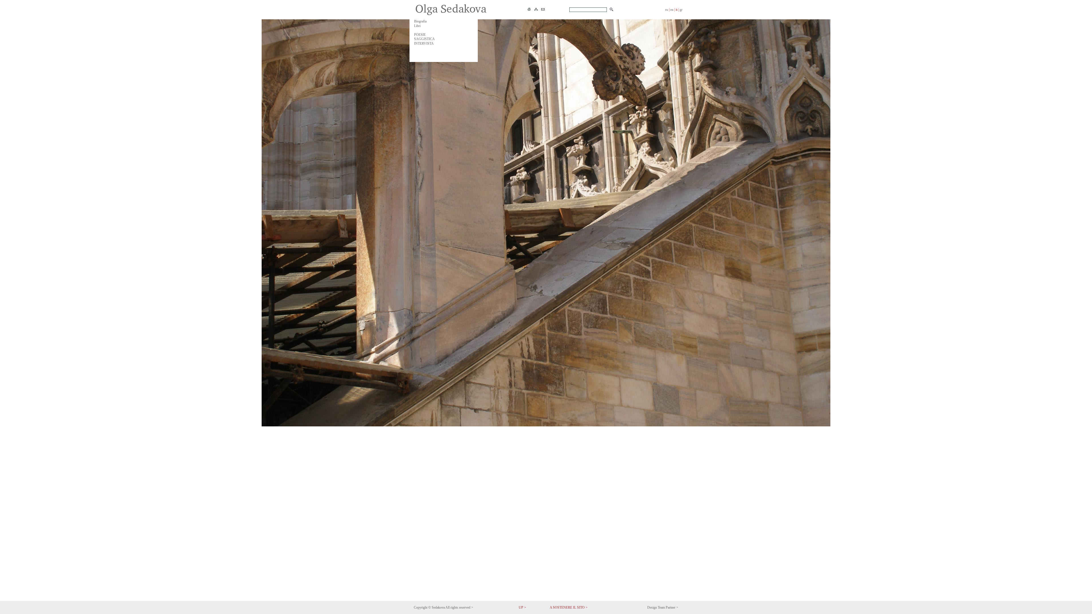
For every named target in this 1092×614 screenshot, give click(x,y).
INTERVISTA (424, 43)
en (671, 10)
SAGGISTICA (424, 39)
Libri (417, 26)
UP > (522, 607)
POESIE (420, 35)
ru (666, 10)
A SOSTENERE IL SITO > (569, 607)
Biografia (420, 21)
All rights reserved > (459, 607)
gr (681, 10)
